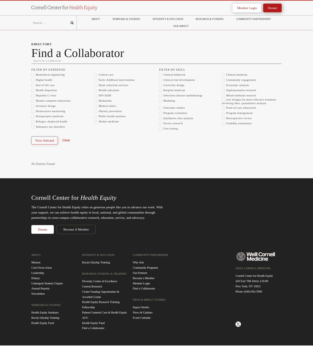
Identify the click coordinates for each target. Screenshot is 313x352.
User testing (170, 128)
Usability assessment (239, 123)
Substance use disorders (50, 126)
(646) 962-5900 (253, 291)
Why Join (138, 262)
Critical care (105, 74)
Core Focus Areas (41, 267)
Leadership (37, 272)
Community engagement (241, 79)
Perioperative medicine (49, 116)
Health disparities (46, 90)
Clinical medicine (237, 74)
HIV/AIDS (104, 95)
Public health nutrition (112, 116)
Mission (35, 262)
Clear (66, 140)
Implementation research (241, 90)
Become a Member (144, 278)
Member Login (247, 8)
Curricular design (174, 85)
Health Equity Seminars (45, 312)
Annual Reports (40, 288)
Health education (108, 90)
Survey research (173, 123)
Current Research (92, 286)
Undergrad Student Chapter (47, 283)
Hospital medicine (174, 90)
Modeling (169, 100)
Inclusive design (45, 105)
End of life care (45, 85)
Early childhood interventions (116, 79)
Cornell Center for (73, 197)
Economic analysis (237, 85)
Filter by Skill (172, 69)
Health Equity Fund (42, 323)
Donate (272, 8)
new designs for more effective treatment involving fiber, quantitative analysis (249, 101)
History (35, 278)
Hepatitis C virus (45, 95)
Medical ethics (107, 105)
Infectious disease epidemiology (183, 95)
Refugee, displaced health (51, 121)
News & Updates (143, 312)
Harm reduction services (113, 85)
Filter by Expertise (48, 69)
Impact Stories (141, 307)
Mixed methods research (241, 95)
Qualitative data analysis (178, 118)
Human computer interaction (53, 100)
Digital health (43, 79)
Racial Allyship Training (45, 317)
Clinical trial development (179, 79)
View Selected (44, 140)
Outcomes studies (174, 107)
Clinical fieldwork (174, 74)
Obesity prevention (110, 111)
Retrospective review (239, 118)
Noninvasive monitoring (50, 111)
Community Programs (145, 267)
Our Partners (140, 272)
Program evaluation (175, 113)
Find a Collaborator (93, 328)
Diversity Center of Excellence (99, 281)
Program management (239, 113)
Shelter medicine (108, 121)
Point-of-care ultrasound (241, 107)
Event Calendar (142, 317)
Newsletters (38, 293)
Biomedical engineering (50, 74)
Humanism (105, 100)
